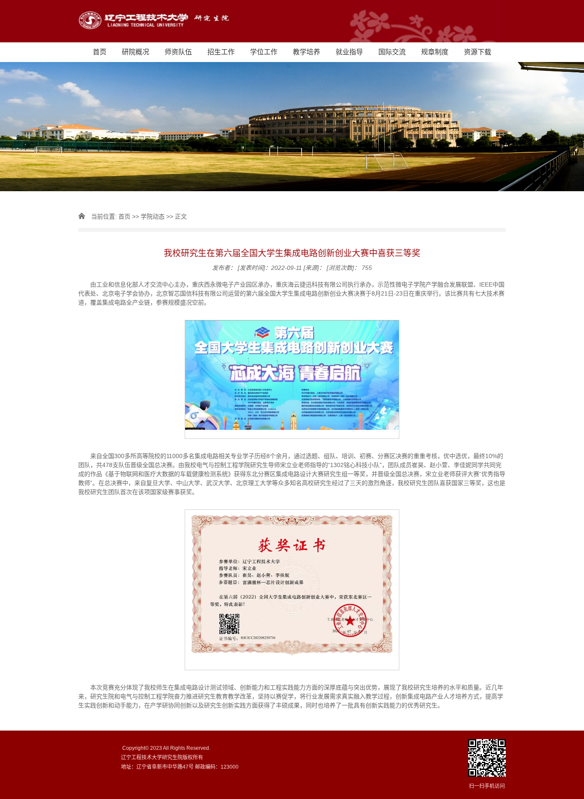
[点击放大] (487, 758)
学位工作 (263, 52)
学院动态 (153, 216)
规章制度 (434, 52)
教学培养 (306, 52)
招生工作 (221, 52)
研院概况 (135, 52)
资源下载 (477, 52)
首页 (99, 52)
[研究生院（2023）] (292, 21)
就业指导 (349, 52)
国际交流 (392, 52)
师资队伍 (178, 52)
